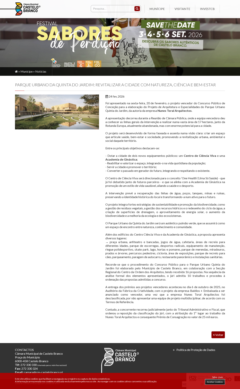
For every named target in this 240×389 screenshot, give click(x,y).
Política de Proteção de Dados (195, 349)
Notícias (40, 71)
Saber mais (217, 377)
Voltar (219, 334)
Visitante (182, 9)
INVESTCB (207, 9)
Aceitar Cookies (215, 381)
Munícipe (157, 9)
